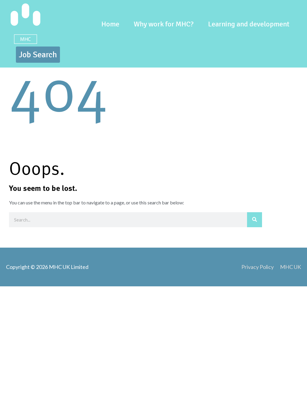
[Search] (254, 219)
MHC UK (290, 267)
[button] (38, 55)
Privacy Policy (257, 267)
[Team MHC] (25, 23)
